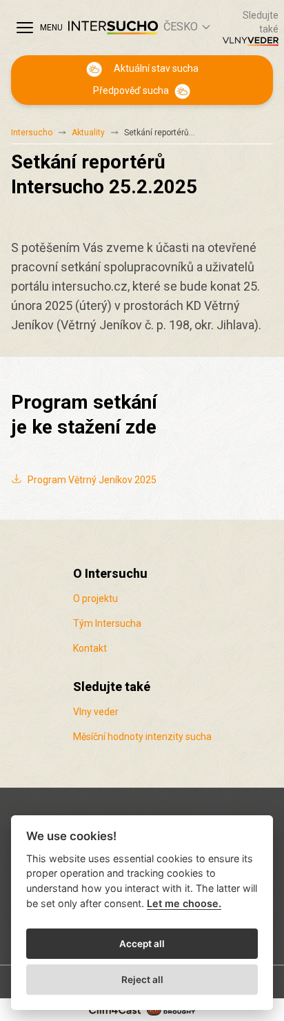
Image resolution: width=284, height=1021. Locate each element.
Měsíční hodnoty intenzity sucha (142, 736)
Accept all (142, 943)
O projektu (95, 598)
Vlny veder (96, 711)
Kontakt (90, 648)
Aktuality (88, 132)
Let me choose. (184, 903)
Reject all (142, 979)
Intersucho (31, 132)
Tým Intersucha (107, 623)
